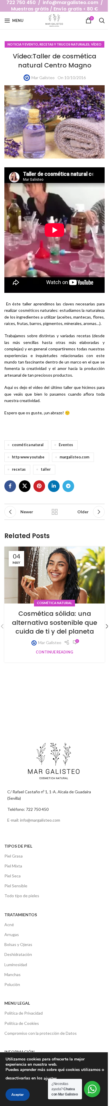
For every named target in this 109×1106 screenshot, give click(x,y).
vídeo (96, 44)
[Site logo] (54, 20)
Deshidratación (18, 954)
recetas (19, 469)
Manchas (12, 974)
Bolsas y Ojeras (18, 944)
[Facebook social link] (10, 486)
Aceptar (17, 1094)
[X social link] (25, 486)
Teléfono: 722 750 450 (28, 809)
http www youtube (28, 457)
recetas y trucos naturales (65, 44)
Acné (9, 924)
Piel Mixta (13, 865)
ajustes (50, 1078)
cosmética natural (28, 445)
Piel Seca (12, 875)
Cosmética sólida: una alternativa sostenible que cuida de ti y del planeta (54, 622)
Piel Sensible (15, 885)
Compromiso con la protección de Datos (40, 1033)
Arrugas (11, 934)
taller (46, 469)
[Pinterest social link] (39, 486)
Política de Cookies (21, 1023)
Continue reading (54, 652)
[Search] (102, 20)
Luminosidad (15, 964)
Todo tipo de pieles (21, 895)
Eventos (66, 445)
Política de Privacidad (23, 1013)
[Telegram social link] (68, 486)
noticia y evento (23, 44)
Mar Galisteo (43, 77)
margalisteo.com (74, 457)
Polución (12, 984)
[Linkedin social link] (54, 486)
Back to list (54, 512)
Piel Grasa (13, 855)
